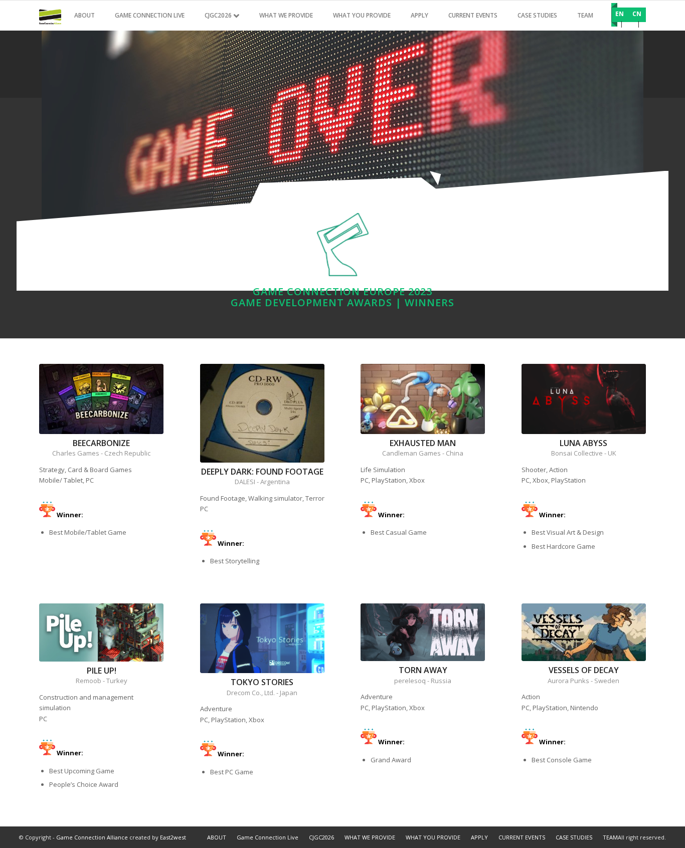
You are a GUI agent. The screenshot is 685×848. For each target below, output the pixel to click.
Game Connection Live (267, 837)
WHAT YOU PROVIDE (433, 837)
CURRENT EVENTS (521, 837)
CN (636, 14)
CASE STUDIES (574, 837)
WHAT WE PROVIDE (370, 837)
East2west (173, 837)
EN (619, 14)
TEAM (610, 837)
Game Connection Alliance (92, 837)
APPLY (479, 837)
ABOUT (216, 837)
